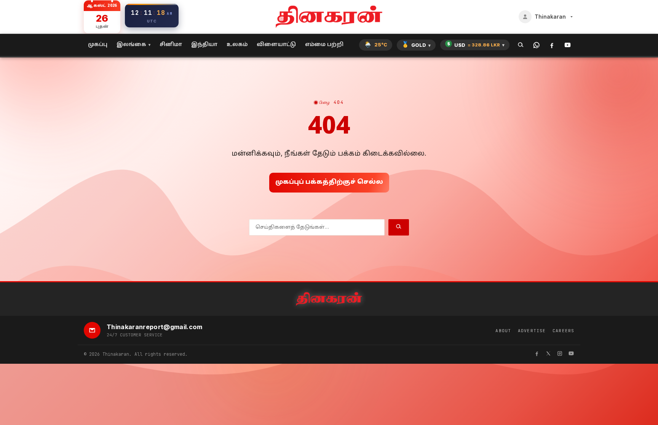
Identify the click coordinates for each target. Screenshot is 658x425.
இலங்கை (131, 44)
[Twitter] (548, 354)
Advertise (532, 330)
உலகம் (237, 44)
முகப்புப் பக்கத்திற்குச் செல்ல (329, 182)
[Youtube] (571, 354)
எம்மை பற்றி (324, 44)
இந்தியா (204, 44)
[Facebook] (552, 45)
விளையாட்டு (276, 44)
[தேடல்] (520, 45)
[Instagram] (560, 354)
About (503, 330)
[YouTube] (567, 45)
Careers (563, 330)
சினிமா (171, 44)
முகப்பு (97, 44)
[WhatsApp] (536, 45)
